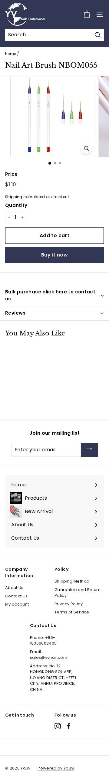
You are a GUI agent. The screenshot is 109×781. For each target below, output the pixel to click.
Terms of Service (71, 612)
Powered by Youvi (56, 768)
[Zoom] (86, 148)
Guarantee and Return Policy (77, 593)
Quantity (16, 205)
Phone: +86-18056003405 (43, 640)
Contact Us (16, 596)
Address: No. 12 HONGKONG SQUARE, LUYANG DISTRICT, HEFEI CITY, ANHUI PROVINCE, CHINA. (53, 677)
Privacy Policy (68, 604)
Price (11, 174)
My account (17, 604)
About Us (14, 587)
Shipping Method (71, 581)
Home (10, 53)
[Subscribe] (89, 450)
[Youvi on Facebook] (68, 726)
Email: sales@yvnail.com (49, 655)
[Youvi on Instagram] (57, 726)
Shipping (13, 196)
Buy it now (54, 254)
